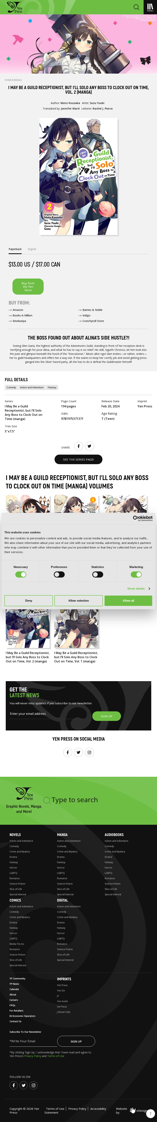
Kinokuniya (19, 321)
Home (8, 80)
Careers (14, 1000)
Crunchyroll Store (93, 321)
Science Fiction (17, 883)
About (13, 994)
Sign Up (76, 1041)
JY (58, 996)
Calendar (14, 989)
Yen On (61, 990)
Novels (15, 834)
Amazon (18, 310)
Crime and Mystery (20, 851)
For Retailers (16, 1010)
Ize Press (62, 1006)
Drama (13, 857)
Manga (17, 80)
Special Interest (18, 894)
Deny (28, 600)
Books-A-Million (22, 315)
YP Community (17, 978)
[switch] (59, 574)
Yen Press (62, 985)
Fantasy (52, 387)
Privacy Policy (33, 1056)
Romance (15, 878)
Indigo (86, 315)
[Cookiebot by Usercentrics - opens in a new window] (136, 518)
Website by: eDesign (131, 1110)
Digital (62, 900)
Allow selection (78, 600)
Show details (136, 588)
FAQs (12, 1005)
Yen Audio (62, 1001)
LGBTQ (13, 873)
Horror (13, 867)
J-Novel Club (63, 1012)
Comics (15, 900)
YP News (14, 984)
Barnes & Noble (92, 310)
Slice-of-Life (16, 889)
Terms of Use (55, 1056)
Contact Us (15, 1021)
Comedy (11, 387)
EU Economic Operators (22, 1016)
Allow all (128, 600)
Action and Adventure (32, 387)
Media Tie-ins (17, 944)
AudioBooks (114, 834)
